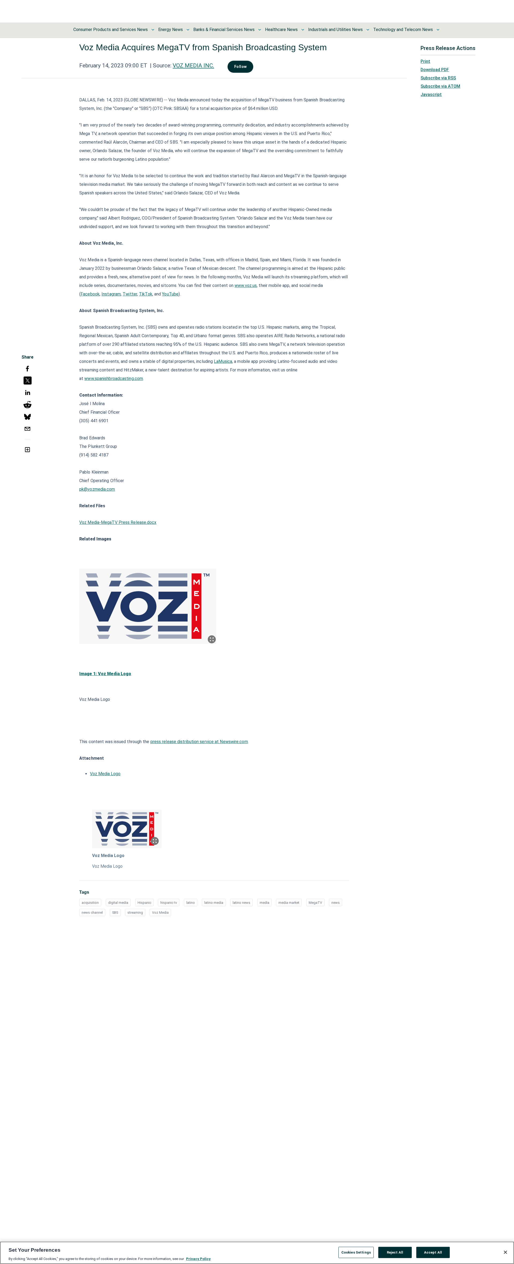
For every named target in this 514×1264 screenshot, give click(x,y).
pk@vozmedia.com (97, 489)
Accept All (433, 1252)
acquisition (90, 903)
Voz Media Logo (105, 773)
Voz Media (160, 912)
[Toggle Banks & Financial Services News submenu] (259, 29)
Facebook (90, 294)
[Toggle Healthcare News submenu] (302, 29)
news (335, 903)
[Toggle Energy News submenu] (188, 29)
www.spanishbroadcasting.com (113, 378)
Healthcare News (281, 29)
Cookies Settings (356, 1252)
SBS (115, 912)
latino (190, 903)
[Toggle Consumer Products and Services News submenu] (153, 29)
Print (425, 61)
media (264, 903)
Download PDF (435, 69)
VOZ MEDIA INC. (193, 65)
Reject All (395, 1252)
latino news (241, 903)
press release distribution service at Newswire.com (199, 741)
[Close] (505, 1252)
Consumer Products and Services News (110, 29)
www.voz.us (246, 285)
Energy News (170, 29)
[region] (257, 1253)
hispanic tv (168, 903)
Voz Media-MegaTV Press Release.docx (118, 522)
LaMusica (223, 361)
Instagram (111, 294)
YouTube (170, 294)
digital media (118, 903)
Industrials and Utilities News (335, 29)
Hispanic (144, 903)
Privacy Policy (198, 1259)
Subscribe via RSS (438, 77)
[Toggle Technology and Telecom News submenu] (438, 29)
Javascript (431, 94)
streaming (135, 912)
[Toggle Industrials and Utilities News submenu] (368, 29)
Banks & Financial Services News (224, 29)
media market (288, 903)
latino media (213, 903)
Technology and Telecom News (403, 29)
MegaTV (315, 903)
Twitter (130, 294)
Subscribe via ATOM (440, 86)
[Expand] (212, 639)
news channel (92, 912)
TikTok (145, 294)
